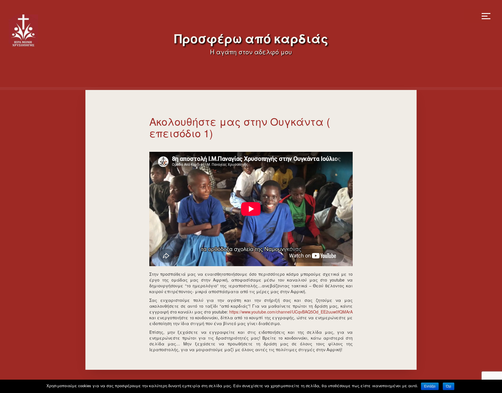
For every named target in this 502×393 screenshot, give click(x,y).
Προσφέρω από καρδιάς (251, 39)
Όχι (448, 386)
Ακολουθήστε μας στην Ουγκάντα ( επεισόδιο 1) (239, 127)
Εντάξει (429, 386)
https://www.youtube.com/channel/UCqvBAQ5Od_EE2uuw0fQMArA (291, 312)
